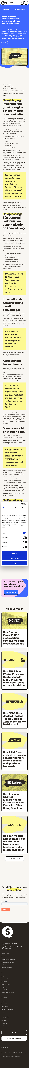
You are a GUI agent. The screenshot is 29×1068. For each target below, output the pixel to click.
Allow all (14, 553)
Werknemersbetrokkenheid (8, 959)
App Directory (4, 989)
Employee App (5, 956)
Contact (3, 1025)
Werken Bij (4, 1023)
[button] (22, 2)
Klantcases (4, 1003)
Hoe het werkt (4, 979)
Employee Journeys (6, 984)
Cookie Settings (23, 1052)
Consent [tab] (5, 507)
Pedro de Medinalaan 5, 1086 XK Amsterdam (14, 947)
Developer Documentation (7, 1009)
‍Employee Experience (6, 967)
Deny (14, 563)
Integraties (4, 987)
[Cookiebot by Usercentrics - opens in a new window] (20, 504)
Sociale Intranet (5, 965)
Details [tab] (14, 507)
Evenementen (4, 1006)
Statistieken (4, 981)
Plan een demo (11, 592)
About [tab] (23, 507)
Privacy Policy (4, 1052)
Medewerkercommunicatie (7, 962)
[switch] (25, 537)
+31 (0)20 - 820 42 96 (11, 943)
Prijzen (3, 976)
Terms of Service (14, 1052)
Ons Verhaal (4, 1020)
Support (3, 1011)
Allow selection (15, 558)
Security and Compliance (7, 992)
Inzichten (3, 1001)
